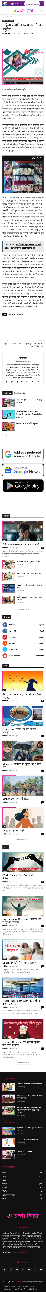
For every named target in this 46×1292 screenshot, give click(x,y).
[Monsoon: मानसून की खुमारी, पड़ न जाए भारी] (23, 751)
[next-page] (7, 435)
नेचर (4, 760)
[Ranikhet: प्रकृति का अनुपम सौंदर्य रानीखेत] (8, 402)
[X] (33, 381)
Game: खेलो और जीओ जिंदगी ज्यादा (28, 1140)
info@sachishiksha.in (20, 1252)
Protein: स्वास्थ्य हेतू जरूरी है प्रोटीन (28, 562)
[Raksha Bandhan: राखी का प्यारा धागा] (8, 576)
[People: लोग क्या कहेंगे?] (23, 817)
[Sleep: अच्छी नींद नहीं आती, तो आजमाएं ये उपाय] (8, 588)
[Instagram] (13, 381)
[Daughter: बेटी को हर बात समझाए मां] (23, 950)
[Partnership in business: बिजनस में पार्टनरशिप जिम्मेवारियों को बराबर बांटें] (8, 414)
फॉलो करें (41, 631)
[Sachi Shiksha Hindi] (23, 1215)
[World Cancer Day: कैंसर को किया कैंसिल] (23, 862)
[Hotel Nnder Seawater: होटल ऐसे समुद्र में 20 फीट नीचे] (23, 988)
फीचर (4, 826)
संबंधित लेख (7, 393)
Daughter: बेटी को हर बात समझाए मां (19, 962)
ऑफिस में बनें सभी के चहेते (24, 1152)
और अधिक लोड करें (22, 609)
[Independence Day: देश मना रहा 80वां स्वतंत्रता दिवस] (8, 1099)
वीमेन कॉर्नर (10, 17)
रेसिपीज (5, 429)
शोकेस (11, 21)
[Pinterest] (28, 381)
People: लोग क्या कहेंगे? (14, 830)
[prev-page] (4, 435)
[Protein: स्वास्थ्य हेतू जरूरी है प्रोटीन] (8, 564)
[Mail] (23, 381)
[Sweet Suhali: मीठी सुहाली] (8, 426)
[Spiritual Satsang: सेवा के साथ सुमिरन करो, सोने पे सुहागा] (23, 1029)
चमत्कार (5, 915)
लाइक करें (41, 625)
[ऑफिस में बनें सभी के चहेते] (8, 1154)
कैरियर (4, 418)
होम (3, 17)
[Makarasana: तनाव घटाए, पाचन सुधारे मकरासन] (8, 600)
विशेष (4, 690)
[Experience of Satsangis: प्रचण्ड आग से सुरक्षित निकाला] (23, 906)
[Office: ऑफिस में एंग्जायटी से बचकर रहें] (23, 531)
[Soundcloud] (29, 1269)
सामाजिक (5, 997)
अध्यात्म (5, 871)
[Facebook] (8, 381)
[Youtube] (38, 381)
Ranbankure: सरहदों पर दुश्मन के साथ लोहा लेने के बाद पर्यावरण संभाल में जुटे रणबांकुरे (29, 1109)
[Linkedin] (18, 381)
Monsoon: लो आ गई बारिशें (15, 798)
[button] (4, 11)
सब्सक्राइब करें (40, 656)
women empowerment (15, 314)
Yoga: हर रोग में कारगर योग (11, 344)
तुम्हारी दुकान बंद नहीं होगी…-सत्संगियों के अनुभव (34, 345)
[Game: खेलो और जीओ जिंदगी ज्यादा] (8, 1142)
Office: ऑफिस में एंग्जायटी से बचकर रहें (20, 544)
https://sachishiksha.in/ (23, 361)
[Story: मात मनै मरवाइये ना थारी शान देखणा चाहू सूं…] (23, 681)
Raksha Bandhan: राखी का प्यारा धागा (29, 573)
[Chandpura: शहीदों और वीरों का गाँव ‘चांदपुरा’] (23, 716)
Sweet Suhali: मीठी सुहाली (27, 423)
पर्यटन (4, 406)
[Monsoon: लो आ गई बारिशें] (23, 785)
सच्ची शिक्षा (7, 34)
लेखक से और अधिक (20, 393)
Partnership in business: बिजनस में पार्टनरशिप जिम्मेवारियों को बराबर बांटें (29, 414)
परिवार (4, 958)
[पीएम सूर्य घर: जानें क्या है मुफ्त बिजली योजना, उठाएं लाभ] (8, 1131)
